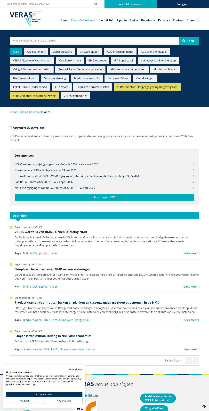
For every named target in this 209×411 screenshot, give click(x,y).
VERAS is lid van (86, 395)
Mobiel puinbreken (165, 69)
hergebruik (82, 320)
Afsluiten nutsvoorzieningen (127, 69)
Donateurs (148, 20)
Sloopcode (99, 60)
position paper (48, 253)
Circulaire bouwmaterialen (93, 87)
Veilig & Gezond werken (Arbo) (31, 69)
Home (64, 20)
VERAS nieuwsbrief (75, 96)
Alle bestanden (36, 51)
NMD (33, 253)
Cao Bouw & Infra (70, 60)
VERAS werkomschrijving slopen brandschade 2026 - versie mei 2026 (56, 164)
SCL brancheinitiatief (154, 51)
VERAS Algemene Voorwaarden (32, 60)
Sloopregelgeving (55, 78)
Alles (16, 51)
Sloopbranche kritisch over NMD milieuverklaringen (52, 269)
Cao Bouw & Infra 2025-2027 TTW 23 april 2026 (44, 182)
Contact (178, 20)
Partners (164, 20)
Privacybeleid (75, 369)
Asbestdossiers (62, 51)
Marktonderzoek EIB (87, 78)
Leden (134, 20)
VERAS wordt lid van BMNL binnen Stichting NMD (51, 232)
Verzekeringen (145, 78)
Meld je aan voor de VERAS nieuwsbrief (158, 398)
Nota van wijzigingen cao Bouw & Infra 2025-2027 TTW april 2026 (55, 188)
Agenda (122, 20)
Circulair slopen (89, 51)
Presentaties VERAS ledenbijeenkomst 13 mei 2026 (45, 170)
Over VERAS (105, 20)
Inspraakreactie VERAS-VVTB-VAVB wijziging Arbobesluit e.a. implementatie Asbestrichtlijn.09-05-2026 (77, 176)
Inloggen (182, 4)
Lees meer (191, 253)
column (90, 349)
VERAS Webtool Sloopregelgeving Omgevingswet (147, 87)
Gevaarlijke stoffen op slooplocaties (80, 69)
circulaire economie (72, 349)
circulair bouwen (63, 320)
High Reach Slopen (24, 78)
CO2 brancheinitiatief (120, 51)
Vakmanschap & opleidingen (158, 60)
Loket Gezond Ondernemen (30, 87)
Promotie (193, 20)
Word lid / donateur (131, 4)
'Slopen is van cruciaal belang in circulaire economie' (53, 336)
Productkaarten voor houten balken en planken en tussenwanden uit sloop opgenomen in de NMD (87, 302)
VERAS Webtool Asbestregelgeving (34, 96)
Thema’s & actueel (83, 20)
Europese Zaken (118, 78)
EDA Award (61, 87)
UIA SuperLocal (123, 60)
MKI (25, 253)
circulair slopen (32, 320)
